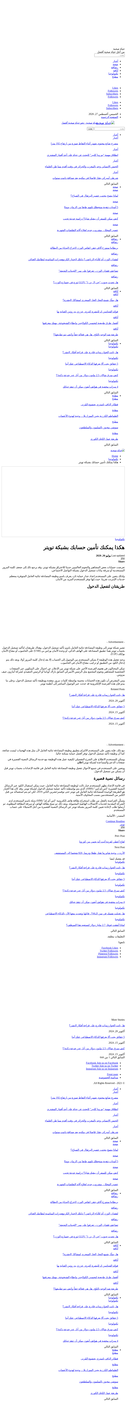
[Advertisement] (63, 24)
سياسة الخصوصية (108, 1077)
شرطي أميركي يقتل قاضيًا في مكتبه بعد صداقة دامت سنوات (85, 178)
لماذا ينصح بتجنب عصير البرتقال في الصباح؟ (94, 195)
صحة (115, 64)
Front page (112, 1074)
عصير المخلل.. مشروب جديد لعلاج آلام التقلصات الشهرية (87, 230)
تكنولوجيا (113, 73)
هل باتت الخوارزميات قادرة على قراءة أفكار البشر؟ (90, 352)
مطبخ (115, 76)
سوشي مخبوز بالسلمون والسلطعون (98, 427)
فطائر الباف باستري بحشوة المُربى (99, 404)
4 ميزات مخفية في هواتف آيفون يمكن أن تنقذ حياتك (90, 386)
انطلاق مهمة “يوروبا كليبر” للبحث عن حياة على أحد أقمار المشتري (82, 155)
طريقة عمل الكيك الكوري (104, 439)
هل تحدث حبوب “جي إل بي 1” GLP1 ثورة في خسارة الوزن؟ (85, 282)
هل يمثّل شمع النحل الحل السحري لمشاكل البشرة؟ (90, 300)
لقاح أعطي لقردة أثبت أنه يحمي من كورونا (102, 841)
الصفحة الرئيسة (109, 117)
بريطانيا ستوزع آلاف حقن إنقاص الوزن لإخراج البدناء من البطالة (84, 247)
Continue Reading (115, 821)
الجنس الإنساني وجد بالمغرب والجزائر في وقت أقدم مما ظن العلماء (81, 166)
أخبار (115, 61)
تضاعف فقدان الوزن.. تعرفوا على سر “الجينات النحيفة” (88, 270)
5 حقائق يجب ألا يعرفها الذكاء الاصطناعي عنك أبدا (91, 363)
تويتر (122, 824)
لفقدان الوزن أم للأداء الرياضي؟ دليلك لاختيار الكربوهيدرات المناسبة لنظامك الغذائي (73, 259)
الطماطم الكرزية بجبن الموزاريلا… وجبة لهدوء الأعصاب (88, 416)
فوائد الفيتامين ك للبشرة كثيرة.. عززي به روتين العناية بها (87, 311)
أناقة (115, 70)
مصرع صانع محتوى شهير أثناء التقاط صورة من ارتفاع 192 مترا (84, 143)
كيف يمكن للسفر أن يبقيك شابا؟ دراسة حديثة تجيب (90, 218)
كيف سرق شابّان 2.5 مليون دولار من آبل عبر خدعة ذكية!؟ (87, 375)
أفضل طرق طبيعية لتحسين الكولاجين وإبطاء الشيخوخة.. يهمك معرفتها (80, 323)
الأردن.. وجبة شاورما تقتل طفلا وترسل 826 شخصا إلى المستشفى (89, 853)
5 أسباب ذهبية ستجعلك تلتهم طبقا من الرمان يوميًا (91, 207)
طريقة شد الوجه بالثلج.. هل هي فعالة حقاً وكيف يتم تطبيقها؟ (85, 334)
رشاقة (114, 67)
